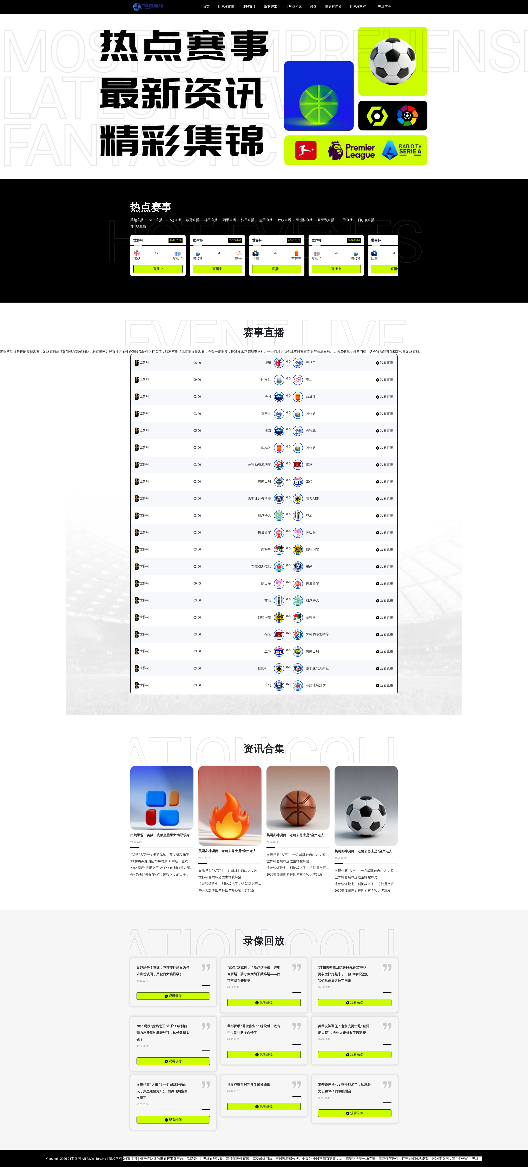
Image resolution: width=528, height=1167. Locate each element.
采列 (309, 566)
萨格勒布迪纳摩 (259, 464)
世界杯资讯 (293, 6)
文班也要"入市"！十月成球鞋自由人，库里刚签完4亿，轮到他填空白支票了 (253, 870)
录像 (313, 6)
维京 (309, 464)
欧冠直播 (192, 220)
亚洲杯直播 (304, 220)
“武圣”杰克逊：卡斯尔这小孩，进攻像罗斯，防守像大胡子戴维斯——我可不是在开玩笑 (253, 974)
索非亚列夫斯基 (259, 498)
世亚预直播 (326, 220)
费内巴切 (264, 481)
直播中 (158, 269)
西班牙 (311, 396)
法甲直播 (247, 220)
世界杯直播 (226, 6)
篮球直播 (249, 6)
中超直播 (174, 220)
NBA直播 (156, 220)
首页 (206, 6)
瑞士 (309, 379)
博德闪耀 (312, 549)
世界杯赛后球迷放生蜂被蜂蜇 (219, 877)
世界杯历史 (383, 6)
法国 (267, 396)
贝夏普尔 (264, 532)
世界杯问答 (333, 6)
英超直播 (137, 220)
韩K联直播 (138, 226)
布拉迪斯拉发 (261, 566)
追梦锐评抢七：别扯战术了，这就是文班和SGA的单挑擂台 (241, 883)
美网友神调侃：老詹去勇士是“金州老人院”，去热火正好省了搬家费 (247, 851)
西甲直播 (229, 220)
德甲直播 (211, 220)
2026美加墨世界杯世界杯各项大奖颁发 (226, 890)
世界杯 (144, 362)
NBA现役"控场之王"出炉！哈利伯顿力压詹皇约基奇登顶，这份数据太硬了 (184, 868)
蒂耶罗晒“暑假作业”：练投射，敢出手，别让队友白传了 (171, 874)
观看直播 (386, 362)
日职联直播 (366, 220)
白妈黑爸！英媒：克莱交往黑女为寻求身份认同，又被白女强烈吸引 (179, 835)
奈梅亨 (266, 549)
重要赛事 (270, 6)
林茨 (309, 515)
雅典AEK (312, 498)
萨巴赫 (311, 532)
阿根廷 (266, 379)
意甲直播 (266, 220)
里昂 (309, 481)
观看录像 (175, 996)
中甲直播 (346, 220)
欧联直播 (284, 220)
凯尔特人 (264, 515)
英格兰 (311, 362)
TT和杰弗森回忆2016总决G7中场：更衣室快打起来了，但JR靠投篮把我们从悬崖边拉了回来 (344, 974)
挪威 (267, 362)
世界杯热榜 (358, 6)
